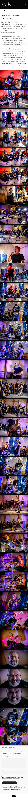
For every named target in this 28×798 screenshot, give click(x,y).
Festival (14, 15)
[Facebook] (13, 796)
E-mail (11, 770)
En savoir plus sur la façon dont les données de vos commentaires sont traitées (13, 789)
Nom (2, 770)
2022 (10, 15)
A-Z (4, 15)
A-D (2, 15)
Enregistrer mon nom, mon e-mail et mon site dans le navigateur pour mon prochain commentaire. (13, 778)
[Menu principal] (25, 4)
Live (6, 15)
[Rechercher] (22, 4)
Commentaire (4, 756)
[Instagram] (15, 796)
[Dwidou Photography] (6, 4)
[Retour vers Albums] (5, 11)
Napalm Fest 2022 (20, 15)
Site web (20, 770)
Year (8, 15)
